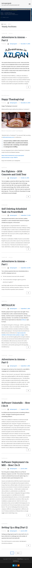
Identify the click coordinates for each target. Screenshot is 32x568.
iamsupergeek (6, 3)
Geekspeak (4, 205)
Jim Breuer (23, 319)
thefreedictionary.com (8, 137)
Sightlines (4, 167)
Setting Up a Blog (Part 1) (14, 527)
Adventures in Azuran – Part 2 (14, 39)
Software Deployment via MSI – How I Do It (15, 463)
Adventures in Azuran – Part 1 (14, 263)
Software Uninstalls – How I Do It (16, 404)
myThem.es (16, 561)
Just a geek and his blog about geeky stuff (10, 5)
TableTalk (4, 33)
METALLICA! (8, 305)
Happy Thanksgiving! (13, 99)
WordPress (20, 559)
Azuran (11, 33)
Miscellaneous (5, 95)
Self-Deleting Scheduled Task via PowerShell (14, 210)
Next (18, 553)
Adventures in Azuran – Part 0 (14, 361)
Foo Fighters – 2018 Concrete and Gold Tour (14, 173)
